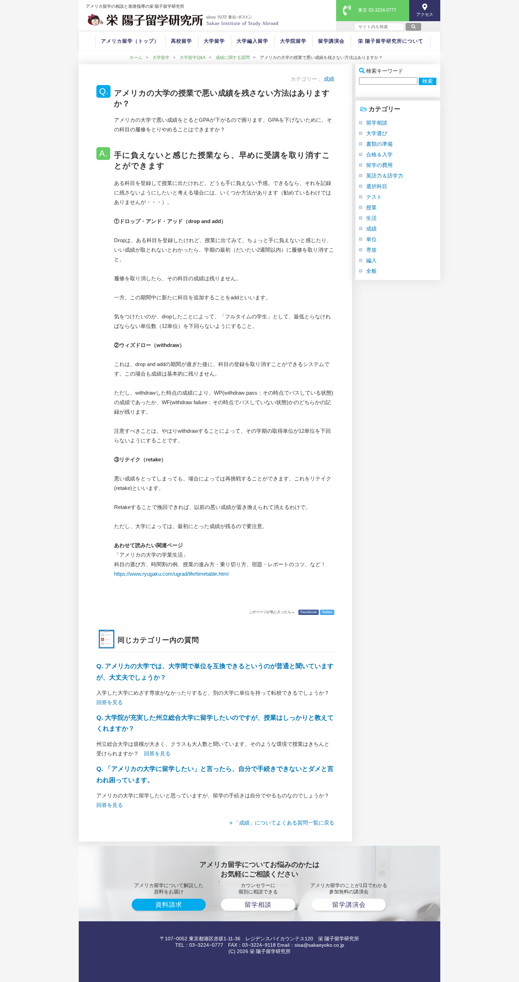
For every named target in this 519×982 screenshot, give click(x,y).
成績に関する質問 (233, 57)
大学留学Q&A (192, 57)
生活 (371, 218)
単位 (371, 239)
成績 (329, 79)
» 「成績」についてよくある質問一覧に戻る (281, 823)
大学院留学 (293, 41)
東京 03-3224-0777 (377, 10)
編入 (371, 260)
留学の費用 (379, 165)
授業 (371, 207)
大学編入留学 (252, 41)
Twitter (327, 612)
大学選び (376, 133)
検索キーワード (384, 71)
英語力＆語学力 (384, 176)
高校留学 (181, 41)
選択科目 (376, 186)
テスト (374, 197)
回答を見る (109, 702)
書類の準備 (379, 144)
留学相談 (376, 123)
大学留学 (214, 41)
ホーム (136, 57)
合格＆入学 (379, 154)
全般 (371, 271)
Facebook (308, 612)
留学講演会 (331, 41)
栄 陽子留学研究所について (390, 41)
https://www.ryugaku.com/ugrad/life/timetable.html (171, 574)
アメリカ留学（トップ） (130, 41)
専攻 (371, 250)
